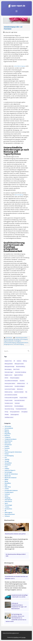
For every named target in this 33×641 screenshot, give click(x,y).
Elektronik (8, 443)
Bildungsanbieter (9, 363)
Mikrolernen (20, 389)
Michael (15, 32)
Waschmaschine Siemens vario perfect (15, 534)
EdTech (6, 377)
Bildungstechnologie (9, 366)
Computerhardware (10, 439)
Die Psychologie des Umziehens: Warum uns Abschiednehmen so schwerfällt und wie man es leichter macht (16, 618)
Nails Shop (8, 487)
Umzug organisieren (14, 411)
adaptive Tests (8, 361)
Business (7, 435)
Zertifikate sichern (9, 417)
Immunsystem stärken (10, 383)
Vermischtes (8, 509)
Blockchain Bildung (20, 366)
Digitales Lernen (8, 375)
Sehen (6, 496)
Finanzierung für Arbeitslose (13, 452)
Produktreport (9, 492)
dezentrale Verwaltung (20, 372)
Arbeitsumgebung (8, 339)
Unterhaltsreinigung (19, 66)
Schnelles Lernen (9, 403)
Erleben (7, 446)
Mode (6, 481)
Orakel (7, 488)
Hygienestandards (8, 341)
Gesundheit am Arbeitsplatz (11, 380)
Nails (6, 485)
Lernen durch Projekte (10, 389)
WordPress (16, 637)
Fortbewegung (9, 455)
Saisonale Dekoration (19, 400)
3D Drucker (8, 426)
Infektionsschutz (21, 383)
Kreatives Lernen (9, 386)
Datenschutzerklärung (8, 633)
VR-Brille (7, 414)
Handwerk (8, 465)
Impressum (16, 633)
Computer (8, 437)
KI (27, 383)
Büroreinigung (19, 194)
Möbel (6, 479)
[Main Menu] (16, 10)
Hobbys (7, 468)
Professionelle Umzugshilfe (11, 397)
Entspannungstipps (14, 377)
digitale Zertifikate (18, 375)
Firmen (7, 454)
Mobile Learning (8, 392)
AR (14, 361)
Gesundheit (8, 463)
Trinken (7, 507)
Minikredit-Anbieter (11, 477)
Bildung (25, 361)
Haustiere (22, 380)
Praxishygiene (17, 341)
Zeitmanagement (15, 414)
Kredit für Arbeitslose (11, 474)
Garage (7, 461)
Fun (6, 457)
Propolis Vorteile (8, 400)
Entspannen (8, 445)
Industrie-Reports (10, 470)
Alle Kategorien (9, 563)
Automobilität (9, 428)
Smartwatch (8, 501)
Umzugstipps (24, 411)
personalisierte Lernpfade (11, 394)
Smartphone (8, 499)
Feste (6, 450)
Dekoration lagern (9, 372)
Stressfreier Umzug (9, 409)
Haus (6, 466)
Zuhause (7, 516)
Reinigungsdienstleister (22, 342)
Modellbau (8, 483)
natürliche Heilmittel (18, 392)
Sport (6, 503)
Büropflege (17, 339)
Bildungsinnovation (19, 363)
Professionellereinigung (10, 342)
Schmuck (7, 494)
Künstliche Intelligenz (20, 386)
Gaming (7, 459)
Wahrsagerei (8, 512)
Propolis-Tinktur (23, 397)
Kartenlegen (8, 472)
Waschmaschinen (10, 514)
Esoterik (7, 448)
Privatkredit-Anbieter (11, 490)
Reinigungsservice (8, 344)
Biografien (8, 434)
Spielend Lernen (8, 406)
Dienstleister (9, 337)
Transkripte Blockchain (21, 409)
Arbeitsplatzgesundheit (21, 337)
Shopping (7, 498)
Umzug (6, 411)
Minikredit (8, 476)
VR (5, 510)
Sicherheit (17, 403)
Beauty (7, 430)
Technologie (8, 505)
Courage (23, 637)
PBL (26, 392)
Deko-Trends (16, 369)
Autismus (19, 361)
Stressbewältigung (18, 406)
